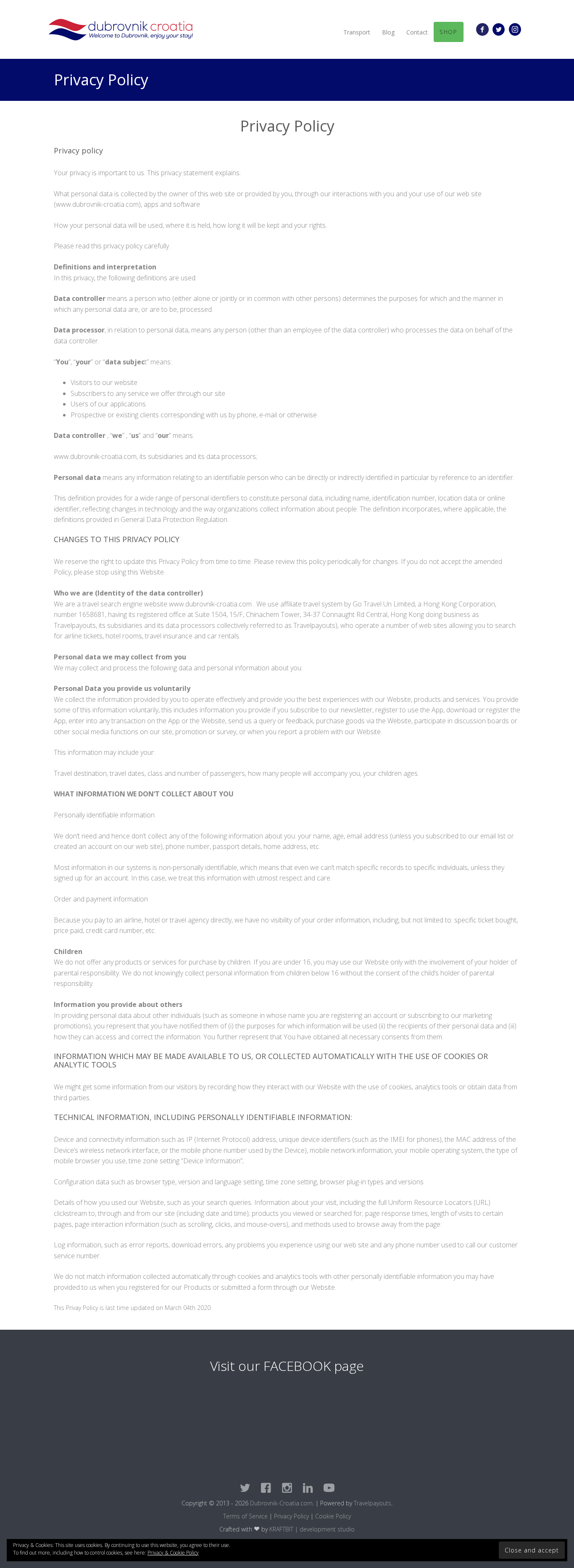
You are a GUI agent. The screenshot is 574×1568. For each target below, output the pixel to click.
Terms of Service (245, 1516)
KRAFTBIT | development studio (312, 1529)
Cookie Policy (333, 1516)
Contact (417, 32)
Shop (448, 32)
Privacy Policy (291, 1516)
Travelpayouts (372, 1503)
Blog (388, 32)
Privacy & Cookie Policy (173, 1552)
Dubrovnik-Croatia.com (281, 1503)
